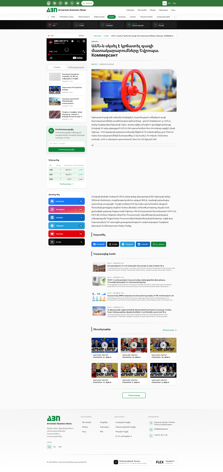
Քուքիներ (104, 422)
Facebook (100, 244)
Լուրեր (111, 17)
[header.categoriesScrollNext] (175, 17)
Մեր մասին (142, 10)
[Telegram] (66, 3)
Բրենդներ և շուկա (67, 17)
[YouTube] (77, 3)
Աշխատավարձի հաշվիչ (126, 427)
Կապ (173, 10)
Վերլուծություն (84, 17)
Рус (169, 3)
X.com (114, 244)
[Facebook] (54, 3)
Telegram (129, 244)
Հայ (164, 3)
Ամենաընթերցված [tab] (76, 67)
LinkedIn (144, 244)
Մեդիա (153, 10)
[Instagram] (60, 3)
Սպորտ (133, 17)
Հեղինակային (99, 17)
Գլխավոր (130, 10)
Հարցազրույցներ (163, 17)
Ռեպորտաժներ (146, 17)
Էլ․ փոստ (160, 244)
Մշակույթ (122, 17)
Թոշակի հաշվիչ (122, 431)
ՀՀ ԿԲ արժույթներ (123, 436)
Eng (174, 3)
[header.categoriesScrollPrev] (48, 17)
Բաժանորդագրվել (66, 149)
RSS (101, 431)
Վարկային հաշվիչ (123, 422)
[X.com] (72, 3)
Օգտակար (163, 10)
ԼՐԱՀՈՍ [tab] (57, 67)
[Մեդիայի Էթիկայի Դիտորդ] (48, 3)
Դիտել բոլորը (65, 184)
